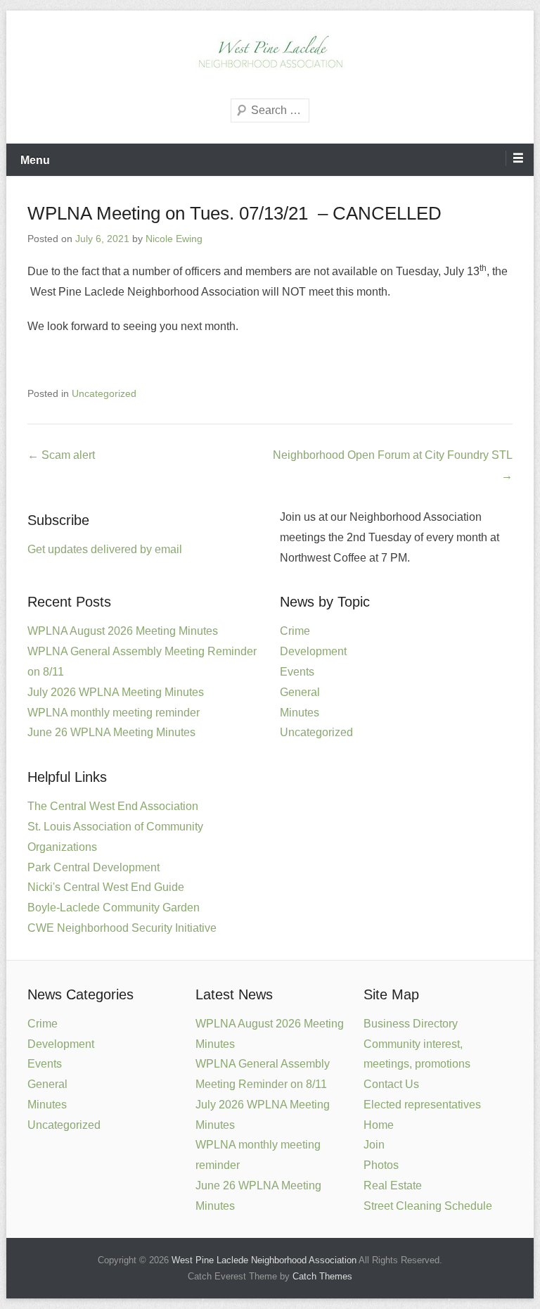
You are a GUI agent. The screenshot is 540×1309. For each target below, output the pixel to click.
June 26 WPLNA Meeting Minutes (111, 732)
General (300, 692)
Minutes (299, 713)
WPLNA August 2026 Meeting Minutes (122, 631)
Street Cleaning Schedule (428, 1206)
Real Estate (393, 1185)
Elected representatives (422, 1105)
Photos (381, 1165)
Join (374, 1145)
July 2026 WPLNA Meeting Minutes (115, 692)
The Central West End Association (112, 806)
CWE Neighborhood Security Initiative (122, 928)
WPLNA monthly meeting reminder (113, 713)
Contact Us (391, 1084)
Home (379, 1125)
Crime (295, 631)
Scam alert (61, 455)
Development (313, 651)
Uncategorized (104, 393)
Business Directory (411, 1024)
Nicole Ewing (174, 238)
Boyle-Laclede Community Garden (113, 907)
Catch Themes (322, 1276)
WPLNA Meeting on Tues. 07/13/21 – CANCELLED (234, 213)
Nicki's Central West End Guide (105, 887)
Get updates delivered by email (104, 549)
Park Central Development (93, 867)
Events (297, 672)
